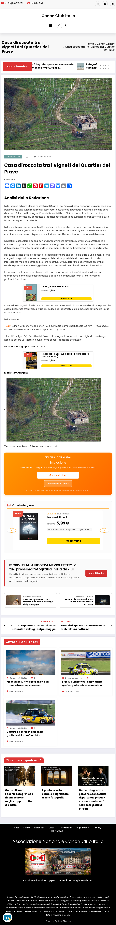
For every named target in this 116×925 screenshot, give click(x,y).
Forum (26, 827)
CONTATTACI (57, 831)
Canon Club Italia (58, 15)
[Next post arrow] (111, 626)
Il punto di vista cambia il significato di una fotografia (55, 793)
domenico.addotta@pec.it (42, 880)
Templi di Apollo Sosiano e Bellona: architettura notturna (83, 627)
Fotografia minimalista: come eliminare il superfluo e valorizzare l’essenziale (78, 66)
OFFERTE (53, 827)
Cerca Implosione (58, 475)
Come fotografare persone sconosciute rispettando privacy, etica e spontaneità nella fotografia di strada (92, 799)
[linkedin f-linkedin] (105, 3)
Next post (66, 621)
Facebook (39, 827)
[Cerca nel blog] (7, 917)
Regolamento (83, 827)
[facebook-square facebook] (97, 3)
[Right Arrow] (107, 67)
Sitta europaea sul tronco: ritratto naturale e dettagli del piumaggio (33, 627)
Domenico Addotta (18, 678)
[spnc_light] (66, 25)
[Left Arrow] (102, 67)
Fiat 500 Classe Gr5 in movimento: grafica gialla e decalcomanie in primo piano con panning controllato (82, 683)
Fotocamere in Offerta (58, 483)
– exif (7, 326)
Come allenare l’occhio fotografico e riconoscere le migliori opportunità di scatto (19, 797)
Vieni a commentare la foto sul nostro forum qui (30, 446)
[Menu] (50, 25)
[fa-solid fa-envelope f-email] (112, 3)
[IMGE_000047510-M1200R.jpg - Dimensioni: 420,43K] (54, 409)
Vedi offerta (66, 298)
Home (16, 827)
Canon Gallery (13, 156)
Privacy (97, 827)
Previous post (48, 621)
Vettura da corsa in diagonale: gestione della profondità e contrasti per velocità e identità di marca (27, 733)
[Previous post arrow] (5, 626)
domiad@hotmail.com (80, 880)
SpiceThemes (64, 921)
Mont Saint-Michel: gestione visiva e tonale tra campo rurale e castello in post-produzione (28, 683)
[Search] (59, 25)
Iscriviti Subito (96, 573)
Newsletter (66, 827)
